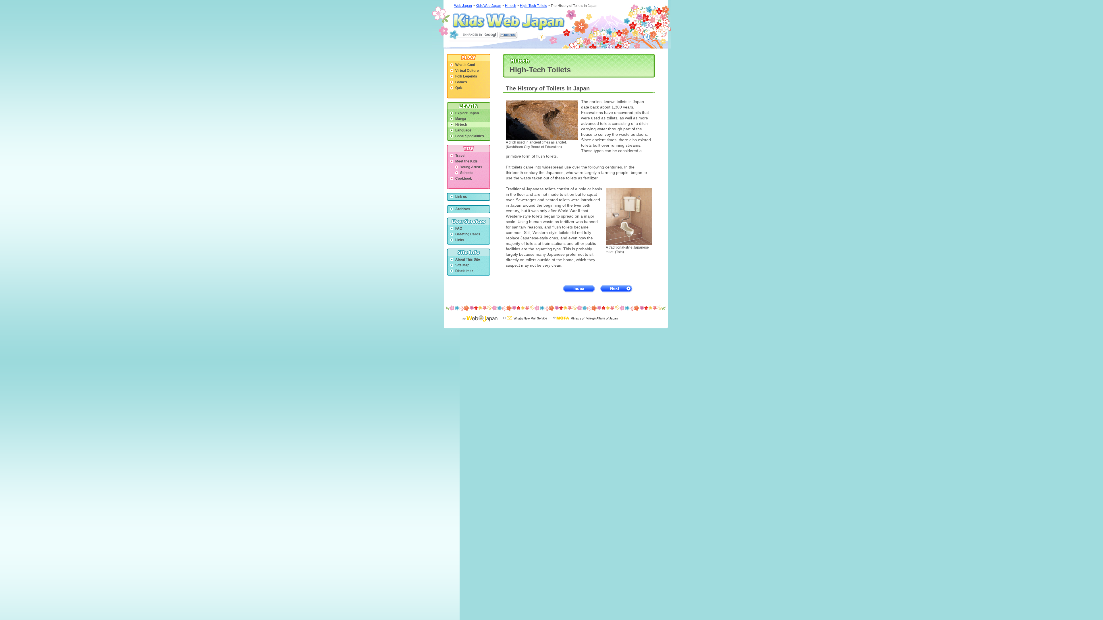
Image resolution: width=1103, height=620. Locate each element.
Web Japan (463, 6)
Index (579, 289)
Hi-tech (510, 6)
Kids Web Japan (508, 21)
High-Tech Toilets (533, 6)
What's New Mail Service (525, 322)
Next (616, 289)
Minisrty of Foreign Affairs (585, 322)
